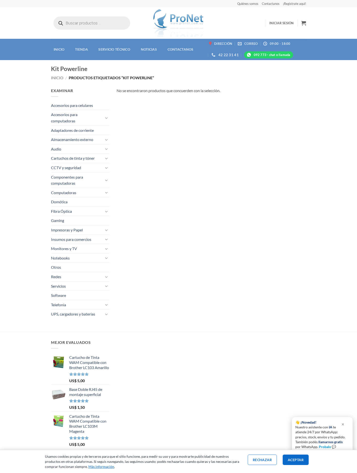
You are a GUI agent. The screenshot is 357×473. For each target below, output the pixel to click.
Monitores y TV (64, 248)
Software (58, 295)
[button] (281, 23)
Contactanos (271, 4)
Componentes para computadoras (67, 180)
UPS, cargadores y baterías (73, 314)
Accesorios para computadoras (64, 117)
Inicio (59, 49)
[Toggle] (106, 118)
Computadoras (63, 192)
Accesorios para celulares (72, 105)
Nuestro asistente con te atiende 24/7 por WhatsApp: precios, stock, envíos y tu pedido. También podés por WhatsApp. (320, 434)
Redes (56, 276)
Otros (56, 267)
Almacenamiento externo (72, 139)
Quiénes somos (247, 4)
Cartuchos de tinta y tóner (73, 158)
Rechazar (262, 460)
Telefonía (58, 304)
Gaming (57, 220)
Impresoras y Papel (67, 230)
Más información (101, 467)
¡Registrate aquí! (294, 4)
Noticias (149, 49)
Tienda (81, 49)
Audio (56, 149)
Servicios (58, 286)
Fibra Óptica (61, 211)
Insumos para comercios (71, 239)
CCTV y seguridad (66, 167)
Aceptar (296, 460)
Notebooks (60, 258)
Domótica (59, 201)
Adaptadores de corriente (72, 130)
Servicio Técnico (114, 49)
